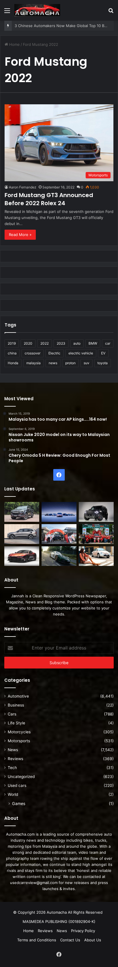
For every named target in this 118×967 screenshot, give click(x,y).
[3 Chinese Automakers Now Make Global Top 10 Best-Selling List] (59, 512)
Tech (12, 767)
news (53, 363)
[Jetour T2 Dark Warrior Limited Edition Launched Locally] (96, 512)
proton (70, 363)
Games (18, 803)
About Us (92, 940)
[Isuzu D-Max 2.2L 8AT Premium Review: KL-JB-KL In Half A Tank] (21, 512)
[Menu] (7, 12)
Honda (13, 363)
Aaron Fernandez (22, 187)
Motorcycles (19, 732)
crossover (32, 353)
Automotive (18, 696)
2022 (44, 343)
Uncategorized (21, 776)
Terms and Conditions (36, 940)
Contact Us (70, 940)
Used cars (17, 785)
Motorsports (19, 741)
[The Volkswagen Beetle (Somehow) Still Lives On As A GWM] (96, 556)
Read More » (20, 234)
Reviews (15, 758)
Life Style (16, 723)
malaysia (33, 363)
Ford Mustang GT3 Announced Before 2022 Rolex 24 (49, 199)
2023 (61, 343)
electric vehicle (80, 353)
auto (76, 343)
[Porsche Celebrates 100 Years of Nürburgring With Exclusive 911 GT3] (59, 556)
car (107, 343)
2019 (12, 343)
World (13, 794)
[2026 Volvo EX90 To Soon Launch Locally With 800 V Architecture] (21, 534)
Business (16, 705)
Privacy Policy (83, 930)
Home (14, 44)
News (13, 749)
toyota (102, 363)
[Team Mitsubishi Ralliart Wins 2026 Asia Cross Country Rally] (96, 534)
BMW (92, 343)
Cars (12, 714)
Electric (54, 353)
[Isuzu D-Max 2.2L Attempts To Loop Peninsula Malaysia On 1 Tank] (59, 534)
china (12, 353)
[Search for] (111, 12)
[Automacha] (37, 10)
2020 (28, 343)
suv (86, 363)
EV (103, 353)
